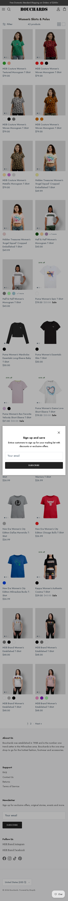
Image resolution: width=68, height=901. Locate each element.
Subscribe (34, 465)
